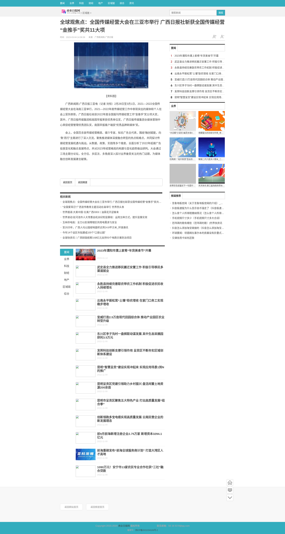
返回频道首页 (97, 507)
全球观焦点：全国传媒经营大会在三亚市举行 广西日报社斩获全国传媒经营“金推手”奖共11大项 (114, 201)
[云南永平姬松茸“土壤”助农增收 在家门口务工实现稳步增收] (85, 304)
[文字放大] (214, 36)
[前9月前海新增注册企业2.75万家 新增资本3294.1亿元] (85, 438)
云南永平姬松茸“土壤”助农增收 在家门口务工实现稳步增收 (206, 73)
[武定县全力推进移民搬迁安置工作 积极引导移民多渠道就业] (85, 271)
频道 (230, 490)
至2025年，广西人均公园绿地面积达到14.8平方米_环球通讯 (95, 227)
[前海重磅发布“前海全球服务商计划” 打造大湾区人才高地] (85, 454)
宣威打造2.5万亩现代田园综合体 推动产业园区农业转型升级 (207, 79)
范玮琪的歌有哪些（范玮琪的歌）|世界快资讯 (197, 223)
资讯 (131, 3)
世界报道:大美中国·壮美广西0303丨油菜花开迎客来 (91, 212)
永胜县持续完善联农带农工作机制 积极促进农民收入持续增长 (208, 67)
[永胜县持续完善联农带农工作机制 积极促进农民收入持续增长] (85, 288)
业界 (72, 3)
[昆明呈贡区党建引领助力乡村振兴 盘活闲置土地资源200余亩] (85, 388)
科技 (81, 3)
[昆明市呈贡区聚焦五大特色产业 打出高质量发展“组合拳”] (85, 404)
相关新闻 (65, 196)
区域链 (111, 3)
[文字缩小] (222, 36)
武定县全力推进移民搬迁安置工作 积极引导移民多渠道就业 (206, 61)
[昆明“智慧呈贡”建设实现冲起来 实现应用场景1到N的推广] (85, 371)
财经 (91, 3)
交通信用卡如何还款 (183, 237)
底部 (230, 497)
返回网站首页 (71, 507)
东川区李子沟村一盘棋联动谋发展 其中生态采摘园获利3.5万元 (208, 85)
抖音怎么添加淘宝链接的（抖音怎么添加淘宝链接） (200, 228)
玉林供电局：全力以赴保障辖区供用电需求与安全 (90, 222)
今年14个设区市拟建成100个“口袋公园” (84, 232)
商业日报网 (124, 525)
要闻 (62, 3)
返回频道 (82, 182)
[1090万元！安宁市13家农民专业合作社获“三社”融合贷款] (85, 471)
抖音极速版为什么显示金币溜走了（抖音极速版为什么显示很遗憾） (209, 208)
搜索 (221, 12)
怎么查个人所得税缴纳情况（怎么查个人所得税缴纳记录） (204, 213)
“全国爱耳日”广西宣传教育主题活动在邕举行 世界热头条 (93, 207)
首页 (230, 482)
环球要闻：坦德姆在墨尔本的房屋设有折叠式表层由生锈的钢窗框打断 (210, 232)
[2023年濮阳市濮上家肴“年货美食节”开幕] (85, 254)
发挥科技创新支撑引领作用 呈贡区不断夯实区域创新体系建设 (208, 91)
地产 (100, 3)
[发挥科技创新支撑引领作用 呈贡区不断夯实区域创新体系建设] (85, 354)
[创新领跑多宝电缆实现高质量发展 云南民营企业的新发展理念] (85, 421)
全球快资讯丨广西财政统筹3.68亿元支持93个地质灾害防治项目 (97, 237)
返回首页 (67, 182)
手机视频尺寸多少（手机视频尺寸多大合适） (197, 218)
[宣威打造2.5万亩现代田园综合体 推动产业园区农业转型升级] (85, 321)
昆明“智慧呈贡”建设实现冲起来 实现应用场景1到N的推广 (205, 97)
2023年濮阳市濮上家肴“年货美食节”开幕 (124, 250)
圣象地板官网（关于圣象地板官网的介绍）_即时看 (200, 203)
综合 (122, 3)
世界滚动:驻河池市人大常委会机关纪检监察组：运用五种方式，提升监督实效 (105, 217)
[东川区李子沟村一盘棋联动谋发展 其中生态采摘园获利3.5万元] (85, 338)
